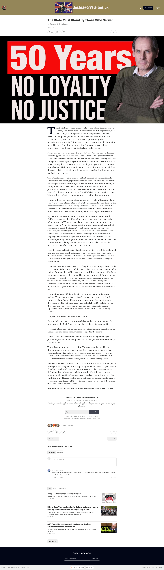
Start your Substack (78, 567)
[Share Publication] (141, 8)
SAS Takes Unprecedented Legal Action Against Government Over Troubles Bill (69, 525)
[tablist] (55, 452)
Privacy (13, 567)
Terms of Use (91, 416)
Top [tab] (50, 488)
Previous (55, 439)
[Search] (136, 8)
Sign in (158, 8)
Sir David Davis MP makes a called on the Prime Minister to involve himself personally (72, 530)
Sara (53, 470)
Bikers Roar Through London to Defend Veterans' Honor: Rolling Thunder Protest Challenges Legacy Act (72, 508)
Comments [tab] (52, 452)
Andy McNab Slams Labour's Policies (64, 494)
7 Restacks (70, 425)
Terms (17, 567)
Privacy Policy (96, 418)
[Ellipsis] (115, 469)
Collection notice (24, 567)
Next (110, 439)
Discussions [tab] (62, 488)
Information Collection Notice (81, 418)
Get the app (89, 567)
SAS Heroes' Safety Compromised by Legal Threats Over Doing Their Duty (71, 496)
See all (51, 541)
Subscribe (148, 8)
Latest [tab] (55, 488)
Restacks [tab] (60, 452)
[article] (82, 498)
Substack (144, 567)
